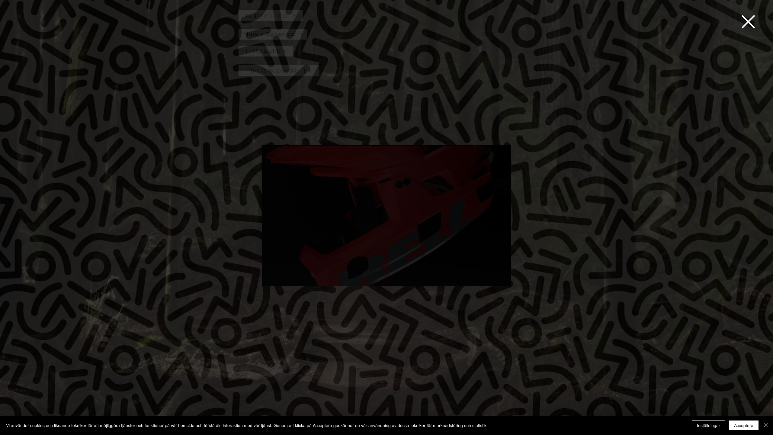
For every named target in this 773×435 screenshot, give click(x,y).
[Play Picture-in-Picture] (493, 278)
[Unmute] (280, 278)
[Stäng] (765, 425)
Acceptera (743, 425)
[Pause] (270, 278)
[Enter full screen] (503, 278)
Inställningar (708, 425)
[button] (748, 21)
